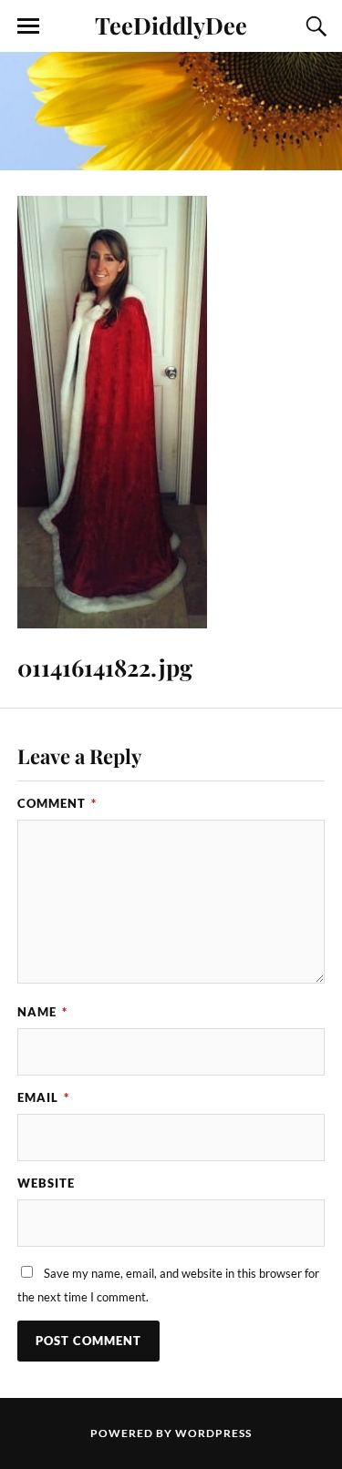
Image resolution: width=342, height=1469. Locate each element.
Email (43, 1097)
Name (42, 1012)
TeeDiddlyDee (171, 24)
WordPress (213, 1433)
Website (46, 1183)
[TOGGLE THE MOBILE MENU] (28, 26)
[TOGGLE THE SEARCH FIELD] (314, 26)
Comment (57, 803)
